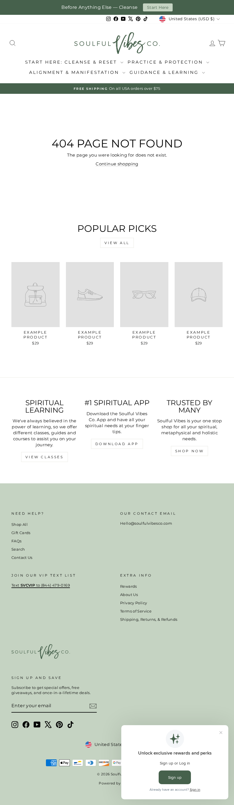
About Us (129, 595)
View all (117, 243)
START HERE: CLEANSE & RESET (72, 62)
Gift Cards (21, 533)
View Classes (44, 457)
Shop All (19, 524)
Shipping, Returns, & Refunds (148, 619)
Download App (117, 444)
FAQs (16, 541)
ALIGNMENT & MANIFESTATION (75, 72)
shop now (189, 451)
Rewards (128, 586)
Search (18, 549)
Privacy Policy (133, 603)
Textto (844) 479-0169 (40, 585)
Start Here (158, 7)
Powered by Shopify (117, 783)
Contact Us (22, 557)
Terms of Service (136, 611)
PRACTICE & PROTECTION (166, 62)
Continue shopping (117, 164)
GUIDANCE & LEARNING (165, 72)
